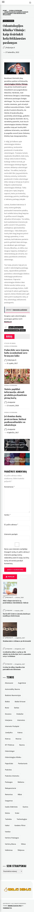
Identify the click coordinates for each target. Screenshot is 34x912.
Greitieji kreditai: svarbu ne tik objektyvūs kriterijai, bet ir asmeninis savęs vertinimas (17, 654)
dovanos (8, 714)
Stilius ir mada (9, 343)
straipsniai (11, 402)
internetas (21, 720)
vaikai (7, 825)
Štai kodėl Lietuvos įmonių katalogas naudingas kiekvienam (16, 615)
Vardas (7, 515)
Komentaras (9, 487)
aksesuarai (9, 683)
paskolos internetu (12, 776)
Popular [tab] (11, 577)
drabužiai (19, 714)
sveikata (22, 330)
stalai (17, 813)
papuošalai (9, 763)
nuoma (22, 745)
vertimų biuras (10, 844)
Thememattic (7, 908)
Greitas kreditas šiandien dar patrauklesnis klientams (14, 668)
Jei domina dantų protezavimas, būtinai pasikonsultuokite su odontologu (15, 420)
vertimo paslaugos (12, 838)
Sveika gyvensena (8, 21)
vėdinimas (9, 850)
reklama (21, 782)
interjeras (8, 720)
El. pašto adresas (11, 524)
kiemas (7, 739)
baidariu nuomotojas (13, 695)
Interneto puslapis (11, 534)
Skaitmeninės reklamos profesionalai (17, 641)
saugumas (9, 801)
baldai (7, 701)
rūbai (20, 794)
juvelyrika (8, 732)
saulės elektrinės (11, 807)
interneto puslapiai (12, 726)
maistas (18, 739)
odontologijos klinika (12, 330)
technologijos (22, 819)
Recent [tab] (23, 577)
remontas (9, 794)
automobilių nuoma (12, 689)
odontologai (19, 327)
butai (7, 708)
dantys (11, 327)
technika (8, 819)
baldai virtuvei (20, 701)
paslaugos (9, 782)
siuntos (25, 807)
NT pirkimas (9, 745)
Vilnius (23, 844)
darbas (16, 708)
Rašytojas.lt (10, 47)
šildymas (21, 850)
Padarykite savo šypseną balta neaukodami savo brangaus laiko (16, 353)
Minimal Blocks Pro (14, 906)
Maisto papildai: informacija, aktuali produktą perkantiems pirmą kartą (15, 393)
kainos (19, 732)
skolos (7, 813)
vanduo (7, 832)
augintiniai (22, 683)
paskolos (8, 770)
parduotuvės (22, 763)
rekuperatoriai (10, 788)
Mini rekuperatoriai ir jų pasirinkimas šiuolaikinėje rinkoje (15, 602)
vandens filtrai (19, 825)
